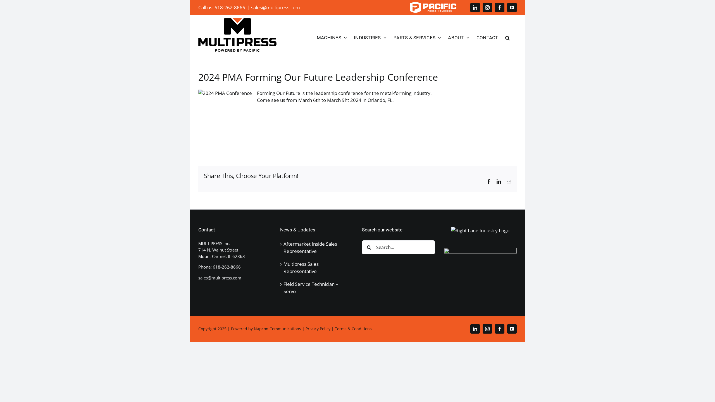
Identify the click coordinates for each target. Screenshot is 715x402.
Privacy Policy (318, 328)
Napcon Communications (277, 328)
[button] (507, 37)
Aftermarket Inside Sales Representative (310, 247)
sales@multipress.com (275, 7)
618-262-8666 (227, 267)
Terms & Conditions (353, 328)
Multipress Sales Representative (301, 267)
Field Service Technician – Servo (310, 288)
